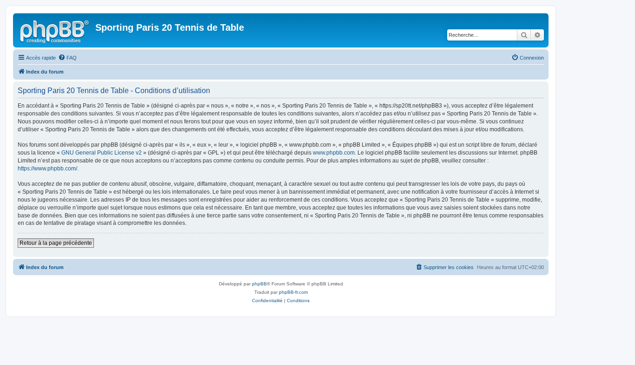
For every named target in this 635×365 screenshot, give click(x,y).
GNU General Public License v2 (101, 152)
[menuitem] (67, 57)
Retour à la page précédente (56, 243)
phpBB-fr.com (293, 292)
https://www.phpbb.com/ (47, 168)
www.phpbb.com (334, 152)
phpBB (259, 283)
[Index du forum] (55, 30)
